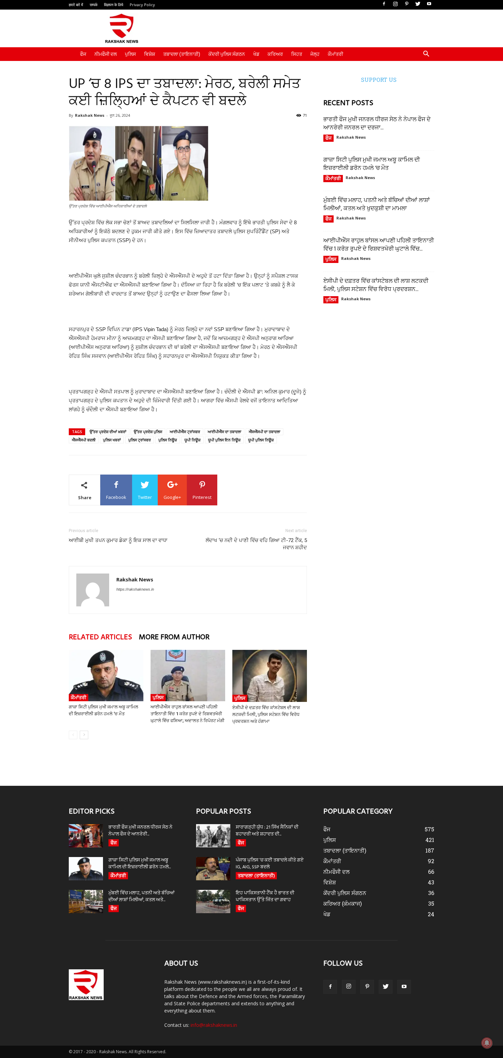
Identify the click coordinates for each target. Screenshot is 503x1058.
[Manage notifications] (486, 1042)
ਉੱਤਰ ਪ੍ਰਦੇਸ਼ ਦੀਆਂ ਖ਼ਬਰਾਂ (108, 431)
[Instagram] (395, 4)
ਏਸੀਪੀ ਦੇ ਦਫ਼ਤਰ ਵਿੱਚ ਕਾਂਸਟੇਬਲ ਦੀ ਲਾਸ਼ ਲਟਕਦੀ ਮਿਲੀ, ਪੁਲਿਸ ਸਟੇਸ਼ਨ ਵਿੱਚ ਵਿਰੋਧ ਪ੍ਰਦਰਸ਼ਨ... (375, 285)
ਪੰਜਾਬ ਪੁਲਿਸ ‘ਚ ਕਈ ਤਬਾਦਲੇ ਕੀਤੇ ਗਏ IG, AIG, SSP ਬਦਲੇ (270, 863)
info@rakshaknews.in (214, 1025)
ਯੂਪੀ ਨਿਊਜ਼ (192, 439)
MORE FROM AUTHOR (174, 637)
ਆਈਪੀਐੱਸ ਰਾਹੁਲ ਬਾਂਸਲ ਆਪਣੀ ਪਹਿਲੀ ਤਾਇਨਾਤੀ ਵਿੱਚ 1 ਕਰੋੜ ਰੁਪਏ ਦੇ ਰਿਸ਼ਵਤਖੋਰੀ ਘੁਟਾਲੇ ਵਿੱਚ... (378, 245)
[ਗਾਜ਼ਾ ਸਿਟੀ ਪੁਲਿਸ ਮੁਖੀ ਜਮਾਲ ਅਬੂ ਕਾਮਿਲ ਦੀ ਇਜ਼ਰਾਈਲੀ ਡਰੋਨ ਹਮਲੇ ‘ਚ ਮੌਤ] (106, 675)
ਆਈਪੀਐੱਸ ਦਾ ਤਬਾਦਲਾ (224, 431)
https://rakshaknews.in (135, 589)
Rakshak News (89, 115)
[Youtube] (429, 4)
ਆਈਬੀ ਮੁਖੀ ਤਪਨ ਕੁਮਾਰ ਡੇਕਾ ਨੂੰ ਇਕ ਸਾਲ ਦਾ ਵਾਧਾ (118, 540)
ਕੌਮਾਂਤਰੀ (335, 54)
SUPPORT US (379, 79)
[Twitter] (418, 4)
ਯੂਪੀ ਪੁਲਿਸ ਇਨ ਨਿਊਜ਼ (224, 439)
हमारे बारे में (76, 4)
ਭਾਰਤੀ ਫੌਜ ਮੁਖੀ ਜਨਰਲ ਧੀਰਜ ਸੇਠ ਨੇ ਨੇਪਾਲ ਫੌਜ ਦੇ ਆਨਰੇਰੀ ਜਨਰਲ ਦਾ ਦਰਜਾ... (376, 124)
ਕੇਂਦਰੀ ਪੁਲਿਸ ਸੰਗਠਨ (226, 54)
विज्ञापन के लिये (113, 4)
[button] (426, 54)
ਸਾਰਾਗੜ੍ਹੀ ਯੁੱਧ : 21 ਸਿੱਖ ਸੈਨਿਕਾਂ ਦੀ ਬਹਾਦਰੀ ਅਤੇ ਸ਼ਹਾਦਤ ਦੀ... (267, 830)
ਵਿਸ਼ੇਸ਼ (149, 54)
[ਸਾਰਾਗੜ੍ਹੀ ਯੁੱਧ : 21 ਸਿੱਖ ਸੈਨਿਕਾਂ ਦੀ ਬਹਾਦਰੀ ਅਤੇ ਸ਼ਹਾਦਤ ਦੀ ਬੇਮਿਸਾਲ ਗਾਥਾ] (213, 836)
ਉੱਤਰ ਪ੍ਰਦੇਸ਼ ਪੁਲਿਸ (148, 431)
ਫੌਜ (83, 54)
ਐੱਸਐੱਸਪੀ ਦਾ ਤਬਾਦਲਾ (264, 431)
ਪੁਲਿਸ (130, 54)
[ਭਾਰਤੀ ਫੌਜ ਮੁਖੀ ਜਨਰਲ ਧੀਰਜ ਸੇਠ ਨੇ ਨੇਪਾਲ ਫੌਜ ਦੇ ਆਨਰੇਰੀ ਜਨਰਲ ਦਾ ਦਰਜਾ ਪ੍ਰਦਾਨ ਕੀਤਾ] (86, 836)
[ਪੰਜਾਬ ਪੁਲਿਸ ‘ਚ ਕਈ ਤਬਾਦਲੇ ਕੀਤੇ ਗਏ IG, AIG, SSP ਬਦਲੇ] (213, 869)
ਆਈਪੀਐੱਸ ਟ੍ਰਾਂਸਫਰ (185, 431)
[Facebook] (384, 4)
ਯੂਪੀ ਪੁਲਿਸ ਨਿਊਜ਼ (261, 439)
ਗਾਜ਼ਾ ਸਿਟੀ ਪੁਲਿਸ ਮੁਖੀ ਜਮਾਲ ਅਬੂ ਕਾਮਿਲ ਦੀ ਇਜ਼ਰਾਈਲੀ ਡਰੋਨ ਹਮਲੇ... (139, 863)
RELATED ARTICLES (100, 637)
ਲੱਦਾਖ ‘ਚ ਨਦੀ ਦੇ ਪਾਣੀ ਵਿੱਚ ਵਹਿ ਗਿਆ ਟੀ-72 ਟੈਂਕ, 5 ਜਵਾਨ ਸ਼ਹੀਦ (256, 544)
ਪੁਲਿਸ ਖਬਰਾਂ (112, 439)
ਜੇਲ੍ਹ (315, 54)
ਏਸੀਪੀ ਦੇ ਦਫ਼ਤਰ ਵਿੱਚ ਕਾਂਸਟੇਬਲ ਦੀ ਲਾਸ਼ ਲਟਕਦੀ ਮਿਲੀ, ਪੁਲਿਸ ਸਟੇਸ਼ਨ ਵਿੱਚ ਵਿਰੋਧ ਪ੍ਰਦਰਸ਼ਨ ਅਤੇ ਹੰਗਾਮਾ (266, 714)
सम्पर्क (94, 4)
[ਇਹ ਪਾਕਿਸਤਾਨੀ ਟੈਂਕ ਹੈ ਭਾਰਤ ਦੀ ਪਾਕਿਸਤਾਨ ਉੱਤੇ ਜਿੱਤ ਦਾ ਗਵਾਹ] (213, 902)
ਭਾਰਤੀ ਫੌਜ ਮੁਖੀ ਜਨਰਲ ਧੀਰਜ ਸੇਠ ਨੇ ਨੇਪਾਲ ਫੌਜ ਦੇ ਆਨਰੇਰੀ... (140, 830)
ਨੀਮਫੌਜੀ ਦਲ (105, 54)
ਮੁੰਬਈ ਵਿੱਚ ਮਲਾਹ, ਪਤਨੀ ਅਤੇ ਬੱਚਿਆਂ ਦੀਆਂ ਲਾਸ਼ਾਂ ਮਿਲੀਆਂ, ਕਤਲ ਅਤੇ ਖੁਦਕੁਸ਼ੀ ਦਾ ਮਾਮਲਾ (376, 204)
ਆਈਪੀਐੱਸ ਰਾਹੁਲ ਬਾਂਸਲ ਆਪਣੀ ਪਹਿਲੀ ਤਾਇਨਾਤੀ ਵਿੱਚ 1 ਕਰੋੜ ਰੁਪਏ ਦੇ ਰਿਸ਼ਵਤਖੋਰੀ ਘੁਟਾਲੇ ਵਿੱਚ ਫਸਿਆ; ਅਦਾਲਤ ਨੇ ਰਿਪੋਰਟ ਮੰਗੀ (187, 713)
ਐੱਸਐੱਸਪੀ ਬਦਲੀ (83, 439)
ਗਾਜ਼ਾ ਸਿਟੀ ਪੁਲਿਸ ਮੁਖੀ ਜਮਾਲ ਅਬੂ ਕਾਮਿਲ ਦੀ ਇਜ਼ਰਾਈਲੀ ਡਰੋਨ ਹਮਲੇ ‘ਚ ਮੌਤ (371, 164)
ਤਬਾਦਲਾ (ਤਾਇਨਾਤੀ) (181, 54)
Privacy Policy (142, 4)
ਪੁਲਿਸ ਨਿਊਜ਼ (167, 439)
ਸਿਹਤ (296, 54)
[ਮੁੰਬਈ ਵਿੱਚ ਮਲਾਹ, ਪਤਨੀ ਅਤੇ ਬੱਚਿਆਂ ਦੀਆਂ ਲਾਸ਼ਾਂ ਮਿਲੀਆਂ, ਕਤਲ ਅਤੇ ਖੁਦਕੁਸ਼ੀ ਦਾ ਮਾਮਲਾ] (86, 902)
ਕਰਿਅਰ (275, 54)
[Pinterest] (406, 4)
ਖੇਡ (256, 54)
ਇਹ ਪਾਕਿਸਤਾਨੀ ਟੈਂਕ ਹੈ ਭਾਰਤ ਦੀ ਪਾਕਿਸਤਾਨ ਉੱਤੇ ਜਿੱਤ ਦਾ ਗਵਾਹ (265, 896)
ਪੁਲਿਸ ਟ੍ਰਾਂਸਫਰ (139, 439)
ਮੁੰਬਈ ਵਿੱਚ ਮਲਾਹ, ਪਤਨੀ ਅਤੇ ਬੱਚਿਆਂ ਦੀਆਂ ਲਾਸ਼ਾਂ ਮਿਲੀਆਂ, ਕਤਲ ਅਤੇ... (141, 896)
